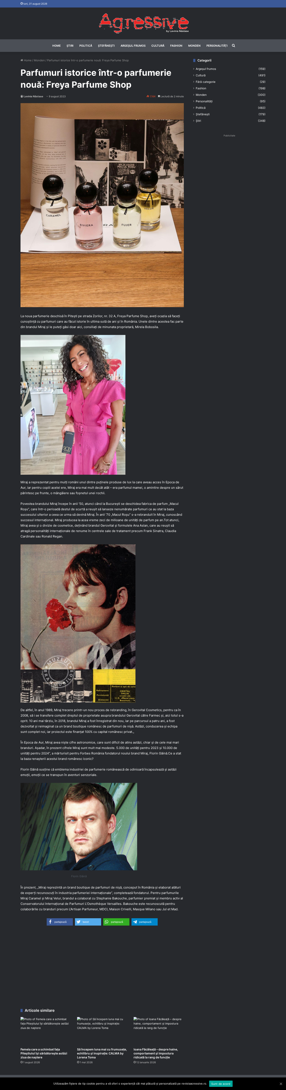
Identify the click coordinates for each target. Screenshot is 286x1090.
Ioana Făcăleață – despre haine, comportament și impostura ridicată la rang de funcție (156, 1053)
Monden (194, 45)
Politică (85, 45)
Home (56, 45)
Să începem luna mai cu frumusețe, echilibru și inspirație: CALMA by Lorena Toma (102, 1053)
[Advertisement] (102, 968)
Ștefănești (106, 45)
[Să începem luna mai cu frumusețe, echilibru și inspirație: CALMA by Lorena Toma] (102, 1031)
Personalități (217, 45)
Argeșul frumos (133, 45)
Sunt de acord (220, 1083)
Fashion (176, 45)
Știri (70, 45)
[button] (60, 922)
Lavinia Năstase (33, 96)
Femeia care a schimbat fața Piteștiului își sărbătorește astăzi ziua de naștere (44, 1053)
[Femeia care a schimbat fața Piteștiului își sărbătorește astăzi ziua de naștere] (46, 1031)
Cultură (157, 45)
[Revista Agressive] (143, 23)
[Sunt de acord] (281, 1084)
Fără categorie (205, 81)
